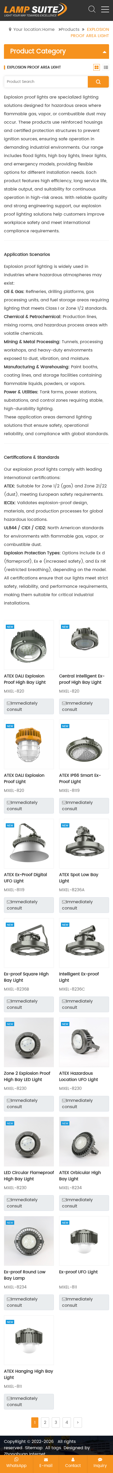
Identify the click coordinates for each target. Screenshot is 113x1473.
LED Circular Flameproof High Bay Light (29, 1176)
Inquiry (100, 1466)
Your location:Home (34, 29)
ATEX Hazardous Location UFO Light (78, 1076)
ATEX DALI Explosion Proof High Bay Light (25, 679)
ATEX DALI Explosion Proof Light (24, 778)
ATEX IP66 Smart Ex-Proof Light (80, 778)
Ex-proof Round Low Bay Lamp (24, 1275)
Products (70, 29)
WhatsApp (16, 1466)
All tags (53, 1448)
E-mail (46, 1466)
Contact (73, 1466)
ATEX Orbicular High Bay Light (80, 1176)
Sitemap (34, 1448)
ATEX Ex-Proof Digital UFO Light (25, 878)
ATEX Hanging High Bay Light (28, 1374)
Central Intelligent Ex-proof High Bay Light (82, 679)
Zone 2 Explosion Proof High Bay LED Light (27, 1076)
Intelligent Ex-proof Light (79, 977)
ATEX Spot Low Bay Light (78, 878)
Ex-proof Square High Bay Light (26, 977)
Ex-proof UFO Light (78, 1272)
